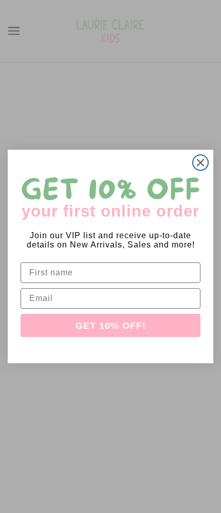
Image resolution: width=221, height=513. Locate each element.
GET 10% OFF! (111, 326)
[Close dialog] (200, 162)
